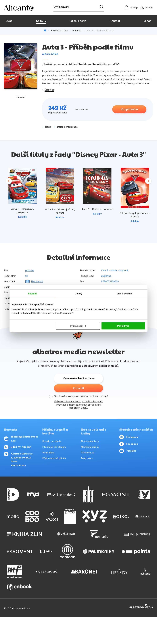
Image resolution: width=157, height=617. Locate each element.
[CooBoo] (32, 516)
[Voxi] (51, 516)
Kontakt (115, 20)
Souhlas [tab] (32, 293)
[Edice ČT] (46, 551)
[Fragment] (20, 551)
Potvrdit (78, 388)
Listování (20, 97)
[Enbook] (19, 587)
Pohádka (77, 30)
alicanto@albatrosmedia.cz (24, 438)
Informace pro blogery (54, 446)
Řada (48, 126)
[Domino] (13, 494)
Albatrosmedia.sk (90, 446)
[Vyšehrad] (66, 534)
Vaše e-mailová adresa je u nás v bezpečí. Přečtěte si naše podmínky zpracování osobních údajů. (78, 404)
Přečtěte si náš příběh (54, 458)
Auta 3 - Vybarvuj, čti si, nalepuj (60, 211)
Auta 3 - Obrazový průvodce (22, 210)
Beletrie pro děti (59, 30)
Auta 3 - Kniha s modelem (97, 209)
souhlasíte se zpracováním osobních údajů (91, 365)
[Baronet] (84, 571)
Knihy (40, 20)
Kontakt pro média (51, 441)
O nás (147, 20)
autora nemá (50, 53)
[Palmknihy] (98, 551)
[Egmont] (115, 494)
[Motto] (13, 516)
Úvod (9, 20)
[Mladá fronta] (14, 571)
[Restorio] (145, 571)
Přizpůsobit (76, 326)
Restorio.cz (87, 458)
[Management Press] (33, 494)
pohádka (29, 270)
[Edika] (121, 516)
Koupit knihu (129, 109)
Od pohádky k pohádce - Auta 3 (134, 215)
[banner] (21, 8)
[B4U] (137, 534)
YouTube (131, 450)
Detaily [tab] (78, 293)
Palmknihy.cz (87, 452)
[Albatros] (144, 494)
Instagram (132, 437)
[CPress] (142, 516)
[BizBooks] (61, 494)
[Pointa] (136, 551)
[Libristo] (119, 571)
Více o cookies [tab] (124, 293)
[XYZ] (94, 516)
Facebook (132, 443)
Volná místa (48, 452)
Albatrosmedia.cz (90, 441)
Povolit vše (123, 326)
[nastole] (99, 534)
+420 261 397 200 (21, 447)
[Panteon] (67, 551)
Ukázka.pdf (37, 281)
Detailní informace (67, 126)
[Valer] (88, 494)
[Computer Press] (70, 516)
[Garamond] (47, 571)
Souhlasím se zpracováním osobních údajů (81, 396)
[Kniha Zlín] (24, 534)
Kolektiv (22, 217)
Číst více (49, 90)
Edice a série (78, 20)
